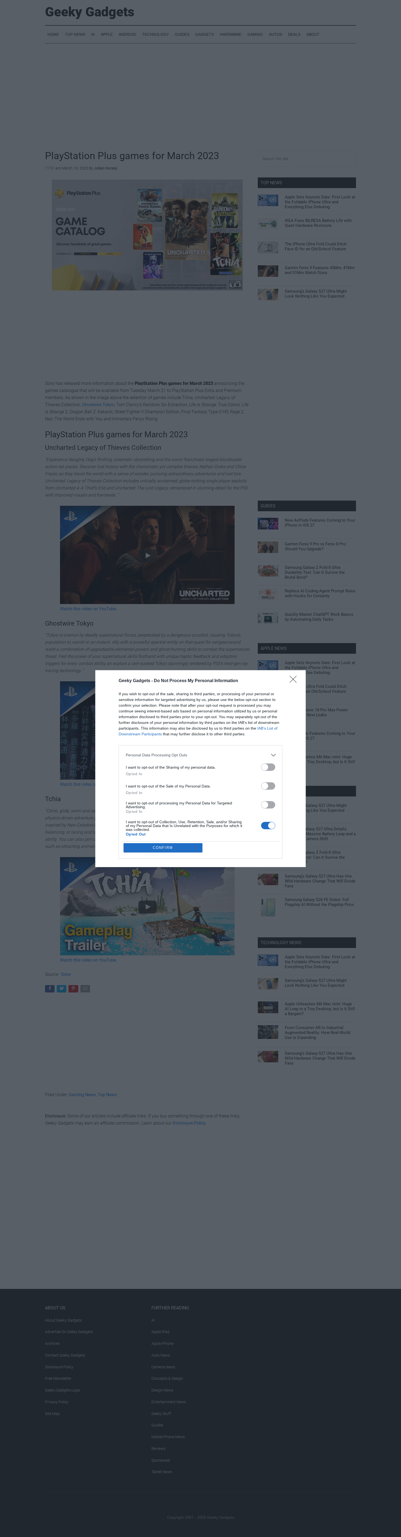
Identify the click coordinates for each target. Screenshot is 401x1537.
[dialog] (200, 768)
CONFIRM (163, 848)
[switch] (268, 767)
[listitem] (200, 755)
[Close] (295, 681)
